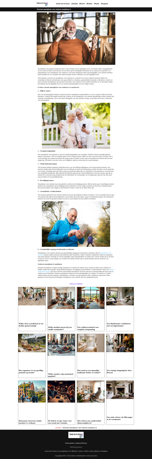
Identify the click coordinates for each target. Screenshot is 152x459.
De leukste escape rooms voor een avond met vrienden (60, 422)
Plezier (96, 4)
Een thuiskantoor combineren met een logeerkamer (119, 325)
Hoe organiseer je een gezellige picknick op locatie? (31, 371)
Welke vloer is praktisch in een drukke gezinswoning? (31, 325)
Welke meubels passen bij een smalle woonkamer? (60, 328)
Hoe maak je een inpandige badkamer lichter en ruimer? (89, 371)
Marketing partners (76, 447)
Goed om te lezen (63, 4)
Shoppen (104, 4)
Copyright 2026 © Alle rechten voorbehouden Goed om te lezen (76, 456)
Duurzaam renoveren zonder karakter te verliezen (30, 422)
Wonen (82, 4)
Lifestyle (74, 4)
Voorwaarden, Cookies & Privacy (76, 443)
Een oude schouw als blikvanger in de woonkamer (119, 418)
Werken (89, 4)
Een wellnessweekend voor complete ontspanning (88, 328)
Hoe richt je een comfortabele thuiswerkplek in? (89, 422)
